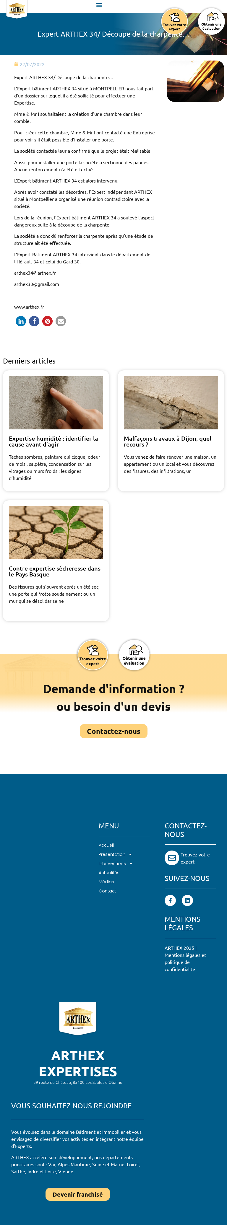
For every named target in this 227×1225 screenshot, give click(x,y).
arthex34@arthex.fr (35, 273)
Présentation (112, 854)
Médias (106, 882)
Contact (107, 891)
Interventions (112, 863)
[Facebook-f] (170, 900)
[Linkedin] (187, 900)
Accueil (106, 845)
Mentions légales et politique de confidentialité (185, 962)
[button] (99, 5)
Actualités (109, 873)
